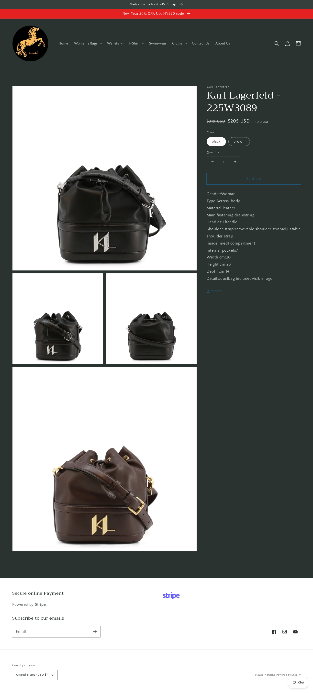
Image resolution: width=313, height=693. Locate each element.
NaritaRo (270, 675)
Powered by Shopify (288, 675)
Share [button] (217, 291)
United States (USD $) (31, 674)
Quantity (213, 152)
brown (239, 141)
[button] (87, 43)
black (216, 141)
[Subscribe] (94, 631)
